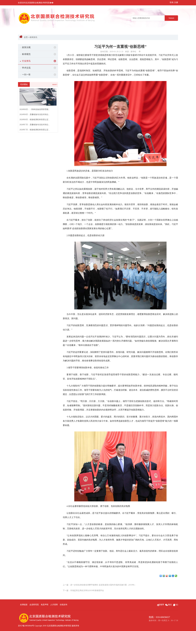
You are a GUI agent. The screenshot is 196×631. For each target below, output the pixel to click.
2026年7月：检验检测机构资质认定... (34, 130)
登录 (171, 2)
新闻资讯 (33, 37)
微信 (170, 605)
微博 (162, 605)
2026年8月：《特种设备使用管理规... (34, 109)
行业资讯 (25, 61)
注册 (176, 2)
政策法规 (25, 47)
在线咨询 (63, 605)
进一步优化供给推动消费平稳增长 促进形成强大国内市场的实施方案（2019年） (103, 585)
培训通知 (24, 84)
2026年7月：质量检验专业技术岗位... (34, 125)
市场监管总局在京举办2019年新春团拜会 (87, 590)
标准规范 (25, 54)
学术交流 (25, 68)
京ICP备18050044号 (26, 626)
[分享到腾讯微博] (170, 576)
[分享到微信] (176, 576)
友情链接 (23, 605)
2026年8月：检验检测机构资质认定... (34, 120)
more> (54, 84)
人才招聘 (54, 605)
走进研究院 (34, 605)
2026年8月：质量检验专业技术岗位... (34, 114)
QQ (176, 605)
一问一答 (25, 74)
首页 (26, 37)
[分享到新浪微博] (167, 576)
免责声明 (44, 605)
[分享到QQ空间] (164, 576)
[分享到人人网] (173, 576)
